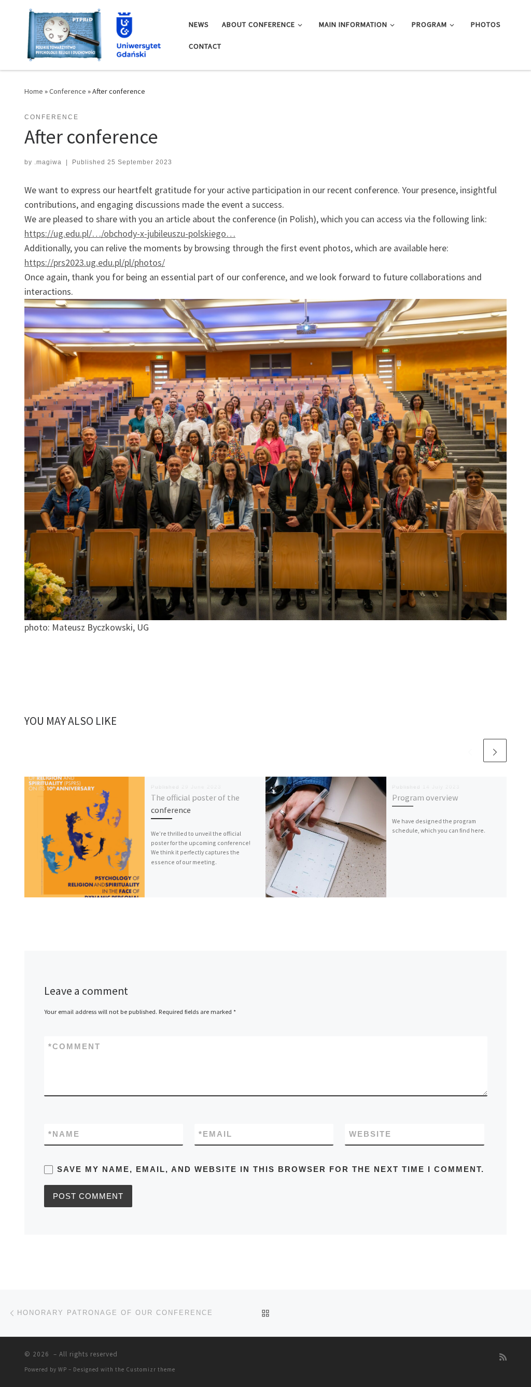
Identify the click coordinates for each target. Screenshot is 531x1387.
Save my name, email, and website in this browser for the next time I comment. (270, 1169)
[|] (98, 33)
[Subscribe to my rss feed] (503, 1357)
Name (64, 1133)
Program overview (425, 797)
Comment (74, 1046)
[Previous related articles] (470, 750)
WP (62, 1369)
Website (370, 1133)
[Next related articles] (495, 750)
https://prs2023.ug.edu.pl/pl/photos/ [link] (94, 262)
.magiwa (48, 162)
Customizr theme (150, 1369)
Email (215, 1133)
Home (33, 91)
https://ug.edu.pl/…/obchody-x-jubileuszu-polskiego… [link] (129, 233)
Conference (67, 91)
